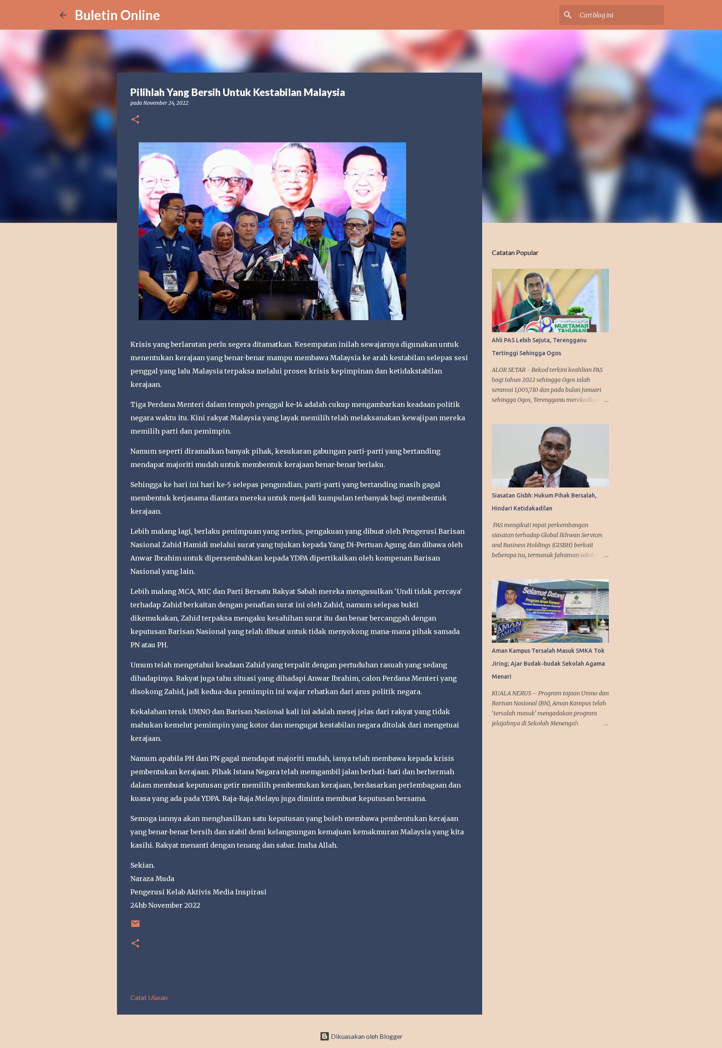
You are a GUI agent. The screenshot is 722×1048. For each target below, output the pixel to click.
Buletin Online (117, 15)
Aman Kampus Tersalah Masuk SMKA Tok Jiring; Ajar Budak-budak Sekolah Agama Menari (548, 663)
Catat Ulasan (149, 997)
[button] (135, 120)
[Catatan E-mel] (135, 927)
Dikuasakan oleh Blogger (366, 1036)
